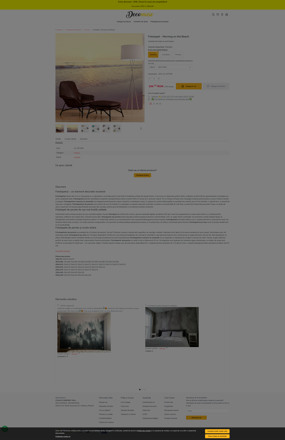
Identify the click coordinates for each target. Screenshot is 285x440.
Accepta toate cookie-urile (217, 431)
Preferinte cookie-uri (63, 436)
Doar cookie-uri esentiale (217, 436)
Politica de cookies (144, 431)
